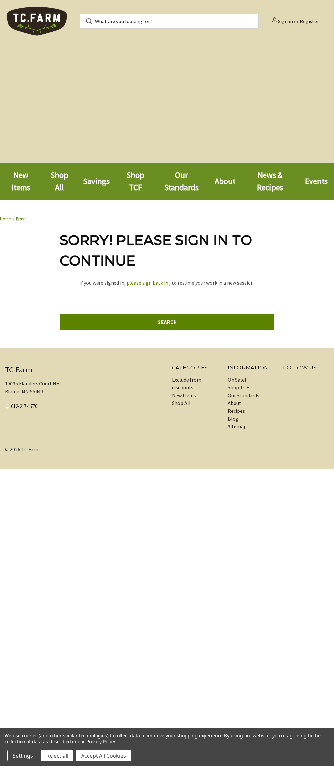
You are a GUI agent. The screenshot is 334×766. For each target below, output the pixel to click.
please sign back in (147, 283)
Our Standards (243, 395)
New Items (184, 395)
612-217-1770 (24, 406)
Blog (233, 418)
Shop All (181, 403)
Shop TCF (238, 387)
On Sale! (237, 379)
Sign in (285, 21)
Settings (23, 755)
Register (309, 21)
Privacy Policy (100, 741)
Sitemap (237, 426)
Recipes (236, 411)
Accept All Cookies (103, 755)
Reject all (57, 755)
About (234, 403)
